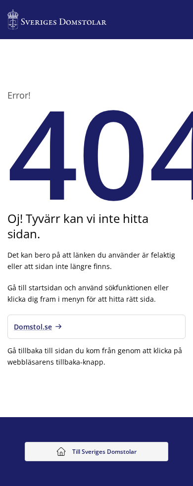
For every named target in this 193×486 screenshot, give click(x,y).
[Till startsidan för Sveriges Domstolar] (56, 19)
